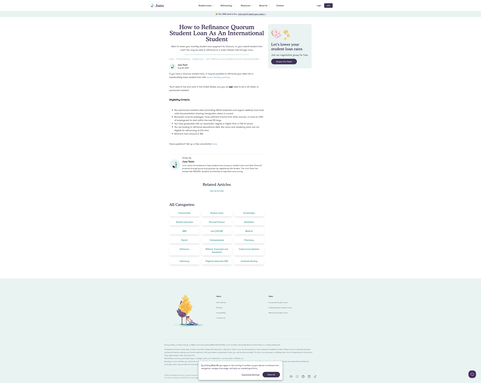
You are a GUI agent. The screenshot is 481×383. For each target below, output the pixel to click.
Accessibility (221, 313)
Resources (245, 5)
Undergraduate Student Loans (280, 307)
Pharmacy (249, 240)
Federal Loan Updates (249, 249)
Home (171, 59)
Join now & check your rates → (252, 14)
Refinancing (226, 5)
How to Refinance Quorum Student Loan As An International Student (232, 59)
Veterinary (184, 261)
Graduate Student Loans (278, 302)
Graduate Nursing (249, 261)
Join (328, 5)
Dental (184, 240)
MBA (185, 231)
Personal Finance (217, 222)
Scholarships (249, 213)
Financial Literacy (183, 59)
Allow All (271, 374)
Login (319, 5)
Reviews (219, 307)
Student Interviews (184, 222)
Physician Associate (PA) (217, 261)
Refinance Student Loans (278, 313)
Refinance (184, 249)
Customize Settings (251, 374)
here (215, 143)
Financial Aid (184, 213)
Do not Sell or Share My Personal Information (245, 345)
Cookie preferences (272, 345)
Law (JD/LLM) (217, 231)
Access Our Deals (284, 61)
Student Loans (205, 5)
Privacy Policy (169, 345)
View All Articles (217, 191)
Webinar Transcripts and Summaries (216, 250)
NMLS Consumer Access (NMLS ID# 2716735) (208, 345)
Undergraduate (217, 240)
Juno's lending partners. (218, 77)
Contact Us (220, 318)
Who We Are (221, 302)
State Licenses (183, 345)
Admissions (249, 222)
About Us (263, 5)
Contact (280, 5)
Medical (249, 231)
